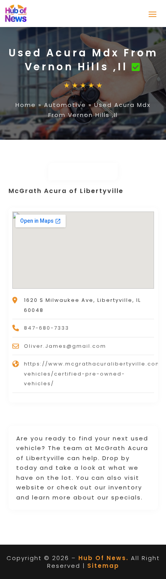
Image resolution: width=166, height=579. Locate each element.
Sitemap (103, 566)
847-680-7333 (46, 328)
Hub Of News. (103, 558)
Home (25, 105)
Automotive (65, 105)
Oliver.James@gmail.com (65, 346)
